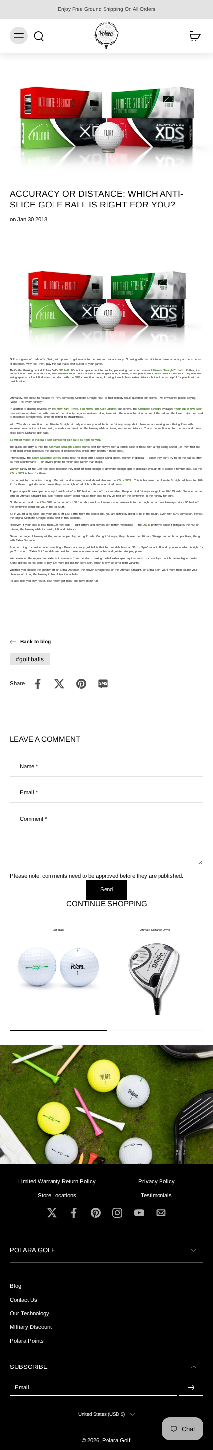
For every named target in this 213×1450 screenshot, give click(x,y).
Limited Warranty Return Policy (57, 1181)
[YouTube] (139, 1213)
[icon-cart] (192, 36)
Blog (15, 1286)
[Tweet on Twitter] (59, 684)
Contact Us (23, 1300)
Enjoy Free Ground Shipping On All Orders (106, 9)
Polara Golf (116, 1440)
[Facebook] (74, 1213)
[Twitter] (52, 1213)
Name (29, 766)
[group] (58, 966)
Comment (33, 819)
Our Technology (29, 1314)
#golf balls (30, 659)
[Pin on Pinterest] (81, 684)
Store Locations (57, 1195)
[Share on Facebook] (38, 684)
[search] (39, 35)
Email (29, 792)
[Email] (161, 1213)
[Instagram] (117, 1213)
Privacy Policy (156, 1181)
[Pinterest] (95, 1213)
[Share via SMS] (103, 684)
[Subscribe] (191, 1388)
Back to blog (35, 641)
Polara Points (27, 1341)
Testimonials (156, 1195)
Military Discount (31, 1327)
